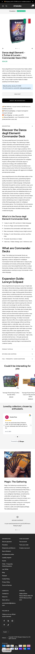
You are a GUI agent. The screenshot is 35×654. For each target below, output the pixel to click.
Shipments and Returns (8, 548)
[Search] (6, 6)
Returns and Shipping (9, 354)
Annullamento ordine (8, 554)
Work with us (5, 600)
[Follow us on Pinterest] (4, 625)
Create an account (24, 548)
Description (6, 126)
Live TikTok (5, 569)
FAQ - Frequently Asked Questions (13, 359)
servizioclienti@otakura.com (9, 604)
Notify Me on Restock (17, 100)
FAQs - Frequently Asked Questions (7, 565)
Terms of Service (7, 585)
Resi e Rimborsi (6, 551)
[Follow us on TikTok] (8, 625)
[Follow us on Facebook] (4, 621)
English (5, 632)
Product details (7, 349)
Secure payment (7, 541)
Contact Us (5, 593)
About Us (4, 597)
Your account (23, 541)
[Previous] (3, 48)
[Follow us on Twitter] (8, 621)
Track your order (24, 545)
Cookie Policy (6, 579)
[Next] (32, 48)
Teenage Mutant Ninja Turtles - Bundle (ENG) (11, 393)
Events (4, 561)
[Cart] (32, 6)
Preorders (5, 545)
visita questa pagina (25, 88)
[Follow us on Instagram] (12, 621)
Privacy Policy (6, 582)
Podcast (4, 575)
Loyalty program (6, 557)
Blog (3, 572)
